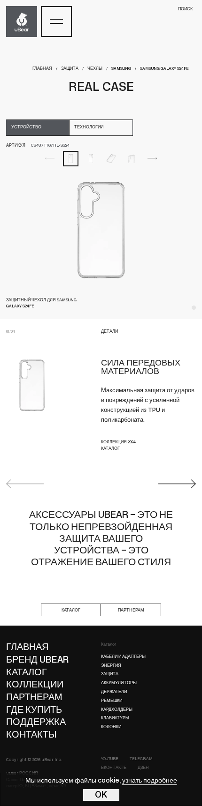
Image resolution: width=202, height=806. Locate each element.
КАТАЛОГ (110, 449)
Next (177, 483)
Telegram (141, 759)
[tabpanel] (101, 230)
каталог (71, 610)
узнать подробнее (149, 780)
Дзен (143, 768)
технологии (88, 127)
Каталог (108, 644)
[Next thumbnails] (152, 158)
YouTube (109, 759)
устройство (26, 127)
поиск (185, 9)
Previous (25, 483)
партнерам (131, 610)
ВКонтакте (113, 768)
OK (101, 795)
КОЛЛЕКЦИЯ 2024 (118, 442)
